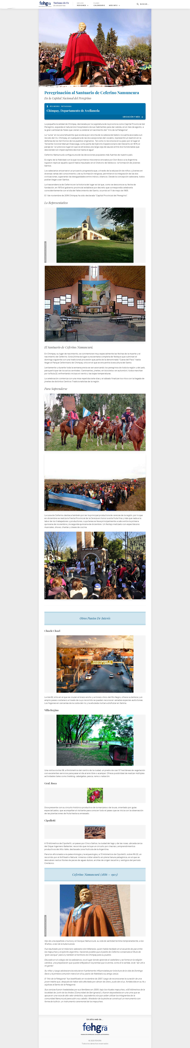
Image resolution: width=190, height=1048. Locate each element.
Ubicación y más (131, 117)
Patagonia (66, 106)
